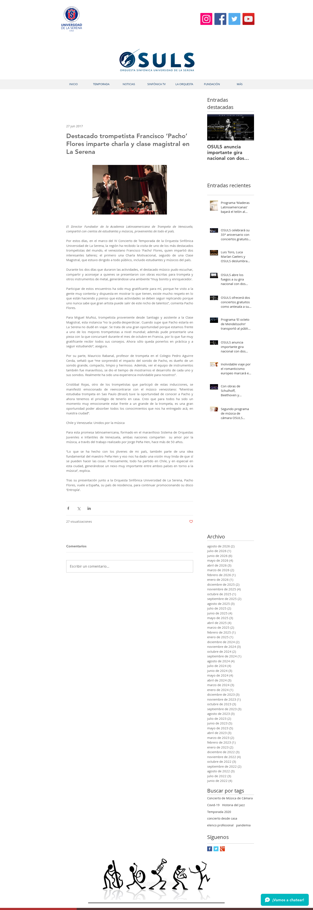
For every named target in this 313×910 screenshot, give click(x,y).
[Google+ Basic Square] (222, 848)
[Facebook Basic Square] (209, 848)
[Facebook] (220, 19)
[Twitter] (234, 19)
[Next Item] (247, 127)
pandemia (243, 825)
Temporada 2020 (219, 812)
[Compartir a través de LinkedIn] (89, 508)
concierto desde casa (222, 818)
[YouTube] (248, 19)
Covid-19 (213, 805)
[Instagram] (206, 19)
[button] (101, 84)
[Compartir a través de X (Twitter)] (79, 508)
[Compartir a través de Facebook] (68, 508)
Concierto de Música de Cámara (230, 798)
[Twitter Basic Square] (216, 848)
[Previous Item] (214, 127)
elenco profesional (220, 825)
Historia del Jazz (233, 805)
